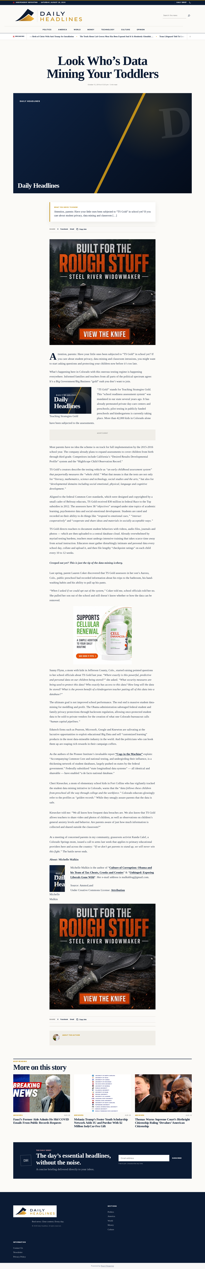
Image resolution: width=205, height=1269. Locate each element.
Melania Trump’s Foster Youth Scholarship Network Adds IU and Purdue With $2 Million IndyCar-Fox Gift (101, 1123)
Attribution (118, 890)
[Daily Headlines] (48, 15)
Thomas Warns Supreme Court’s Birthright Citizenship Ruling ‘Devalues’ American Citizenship (162, 1123)
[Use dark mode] (190, 2)
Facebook (64, 229)
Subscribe (177, 1158)
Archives (18, 1115)
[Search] (189, 15)
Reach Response (107, 1266)
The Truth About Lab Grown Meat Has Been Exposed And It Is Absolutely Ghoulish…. (93, 36)
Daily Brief (182, 2)
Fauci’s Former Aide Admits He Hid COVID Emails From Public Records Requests (41, 1121)
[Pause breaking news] (189, 36)
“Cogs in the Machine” (129, 753)
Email (72, 229)
